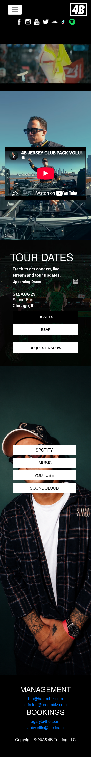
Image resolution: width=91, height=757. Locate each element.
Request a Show (45, 348)
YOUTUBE (44, 475)
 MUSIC (44, 462)
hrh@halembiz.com (45, 698)
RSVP (45, 330)
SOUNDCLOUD (44, 488)
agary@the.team (45, 721)
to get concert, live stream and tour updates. (37, 272)
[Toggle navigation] (15, 10)
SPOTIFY (44, 450)
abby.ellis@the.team (45, 727)
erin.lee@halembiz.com (45, 704)
